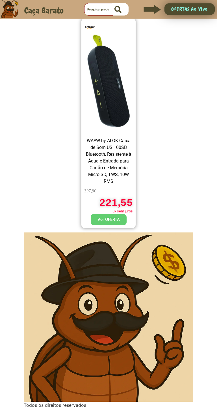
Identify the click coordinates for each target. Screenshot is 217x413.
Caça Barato (44, 10)
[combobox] (98, 9)
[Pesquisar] (121, 9)
